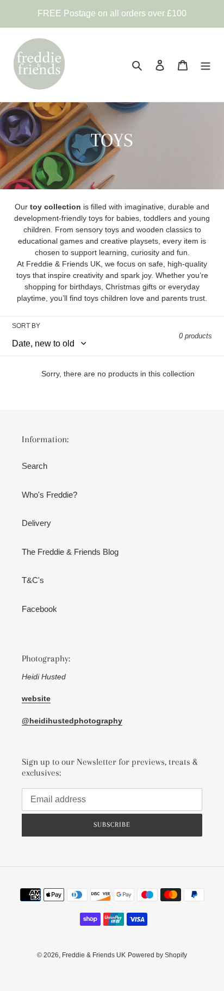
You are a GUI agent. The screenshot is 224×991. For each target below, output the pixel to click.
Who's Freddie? (49, 494)
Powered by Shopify (157, 955)
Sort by (26, 326)
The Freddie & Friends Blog (70, 551)
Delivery (36, 523)
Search (34, 465)
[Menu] (205, 65)
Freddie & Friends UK (94, 955)
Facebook (39, 609)
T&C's (33, 580)
